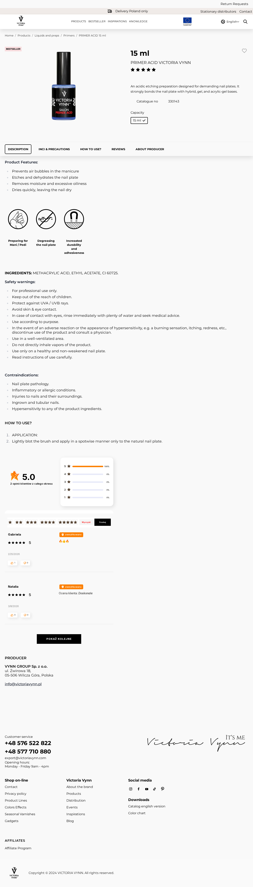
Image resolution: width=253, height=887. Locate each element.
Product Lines (16, 800)
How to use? (90, 149)
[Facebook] (138, 789)
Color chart (137, 813)
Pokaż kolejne (59, 638)
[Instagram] (130, 789)
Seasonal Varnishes (20, 814)
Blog (70, 821)
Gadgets (11, 821)
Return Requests (234, 4)
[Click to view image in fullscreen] (64, 86)
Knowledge (138, 21)
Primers (69, 35)
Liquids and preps (47, 35)
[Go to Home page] (21, 20)
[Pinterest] (162, 789)
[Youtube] (146, 789)
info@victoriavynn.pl (23, 684)
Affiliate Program (18, 848)
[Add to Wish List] (244, 51)
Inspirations (117, 21)
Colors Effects (15, 807)
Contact (245, 11)
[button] (12, 562)
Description (18, 149)
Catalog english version (146, 806)
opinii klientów (31, 483)
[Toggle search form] (245, 21)
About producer (150, 149)
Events (72, 807)
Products (78, 21)
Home (9, 35)
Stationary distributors (218, 11)
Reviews (118, 149)
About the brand (79, 787)
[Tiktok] (154, 789)
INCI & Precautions (54, 149)
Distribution (76, 800)
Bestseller (96, 21)
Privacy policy (15, 794)
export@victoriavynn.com (25, 758)
